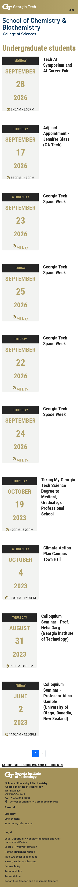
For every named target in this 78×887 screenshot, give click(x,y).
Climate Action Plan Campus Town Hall (57, 553)
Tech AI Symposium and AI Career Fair (57, 65)
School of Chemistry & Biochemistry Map (33, 801)
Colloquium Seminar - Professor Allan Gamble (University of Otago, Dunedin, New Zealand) (57, 701)
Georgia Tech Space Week (55, 198)
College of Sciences (19, 34)
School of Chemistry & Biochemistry (34, 24)
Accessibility (12, 866)
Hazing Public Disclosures (20, 861)
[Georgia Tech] (23, 774)
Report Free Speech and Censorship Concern (31, 880)
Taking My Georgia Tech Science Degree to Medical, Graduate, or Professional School (58, 497)
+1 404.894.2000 (19, 797)
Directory (10, 813)
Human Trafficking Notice (20, 851)
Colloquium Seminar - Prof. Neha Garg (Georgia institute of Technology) (57, 628)
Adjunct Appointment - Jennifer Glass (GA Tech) (56, 136)
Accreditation (13, 876)
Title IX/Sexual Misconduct (21, 856)
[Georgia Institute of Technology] (19, 5)
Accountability (13, 871)
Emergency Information (19, 823)
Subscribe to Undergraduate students (34, 765)
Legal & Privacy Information (21, 846)
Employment (12, 818)
